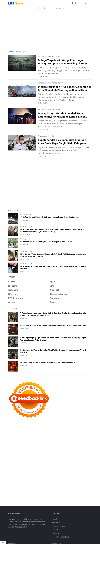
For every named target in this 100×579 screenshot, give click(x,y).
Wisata (28, 214)
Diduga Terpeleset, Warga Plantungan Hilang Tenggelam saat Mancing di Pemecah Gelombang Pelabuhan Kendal (65, 63)
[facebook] (72, 3)
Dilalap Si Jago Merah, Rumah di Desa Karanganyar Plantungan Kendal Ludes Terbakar (61, 117)
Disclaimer (55, 523)
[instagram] (76, 3)
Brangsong (42, 136)
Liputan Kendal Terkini (54, 56)
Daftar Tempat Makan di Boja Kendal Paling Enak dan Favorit (46, 242)
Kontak (54, 519)
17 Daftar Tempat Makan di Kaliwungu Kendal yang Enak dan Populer (49, 217)
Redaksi (54, 530)
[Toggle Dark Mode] (81, 3)
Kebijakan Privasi (58, 526)
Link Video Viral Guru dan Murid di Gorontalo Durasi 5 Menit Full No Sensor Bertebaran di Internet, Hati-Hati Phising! (52, 230)
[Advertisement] (50, 30)
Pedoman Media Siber (60, 537)
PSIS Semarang (59, 8)
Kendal (41, 56)
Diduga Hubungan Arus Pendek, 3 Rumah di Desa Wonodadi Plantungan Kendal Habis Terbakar (64, 90)
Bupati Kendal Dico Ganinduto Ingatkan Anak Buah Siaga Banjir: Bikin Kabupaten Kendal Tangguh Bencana (62, 143)
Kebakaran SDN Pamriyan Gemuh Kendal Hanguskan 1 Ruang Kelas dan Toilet (53, 325)
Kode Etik (55, 533)
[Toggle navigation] (90, 3)
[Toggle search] (85, 3)
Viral (37, 8)
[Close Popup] (3, 542)
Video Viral (46, 8)
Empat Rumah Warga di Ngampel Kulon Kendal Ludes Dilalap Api (47, 362)
